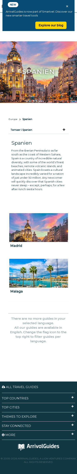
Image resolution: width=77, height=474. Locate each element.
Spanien (27, 119)
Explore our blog (51, 25)
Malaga (16, 291)
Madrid (16, 246)
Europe (13, 119)
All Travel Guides (21, 387)
